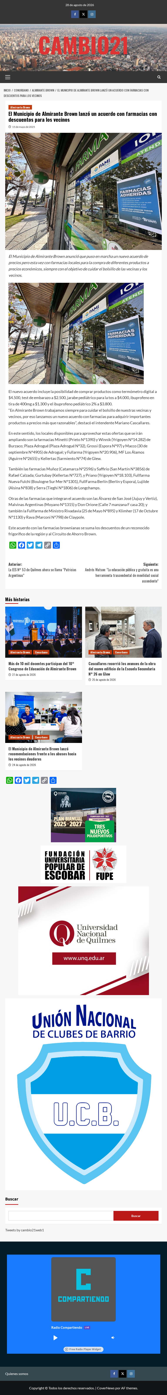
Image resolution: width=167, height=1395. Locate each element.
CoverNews (106, 1388)
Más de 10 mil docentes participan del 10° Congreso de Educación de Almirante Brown (42, 666)
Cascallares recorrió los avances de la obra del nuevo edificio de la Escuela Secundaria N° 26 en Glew (122, 669)
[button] (55, 1338)
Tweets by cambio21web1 (24, 1230)
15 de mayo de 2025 (23, 126)
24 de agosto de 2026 (24, 765)
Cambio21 (83, 44)
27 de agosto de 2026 (24, 674)
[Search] (159, 77)
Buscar (11, 1199)
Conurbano (41, 652)
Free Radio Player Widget (85, 1349)
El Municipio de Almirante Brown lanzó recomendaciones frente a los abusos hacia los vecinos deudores (42, 754)
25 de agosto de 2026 (104, 679)
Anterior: (42, 570)
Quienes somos (16, 1374)
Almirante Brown (20, 107)
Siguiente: (122, 573)
